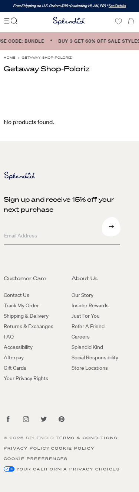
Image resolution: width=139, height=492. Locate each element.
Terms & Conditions (87, 438)
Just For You (86, 316)
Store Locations (90, 368)
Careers (81, 336)
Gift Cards (15, 368)
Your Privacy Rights (26, 378)
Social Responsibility (95, 357)
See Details (117, 6)
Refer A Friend (88, 326)
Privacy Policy (27, 448)
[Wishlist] (118, 21)
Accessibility (18, 347)
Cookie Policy (73, 448)
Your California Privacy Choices (68, 469)
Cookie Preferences (36, 459)
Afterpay (14, 357)
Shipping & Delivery (26, 316)
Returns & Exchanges (28, 326)
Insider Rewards (90, 305)
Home (10, 58)
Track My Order (21, 305)
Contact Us (16, 295)
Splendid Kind (87, 347)
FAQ (9, 336)
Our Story (82, 295)
